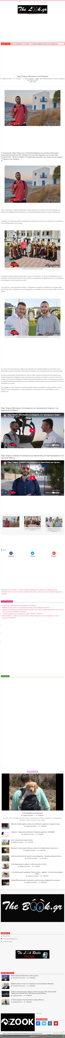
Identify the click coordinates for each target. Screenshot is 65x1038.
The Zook (38, 1013)
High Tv (41, 78)
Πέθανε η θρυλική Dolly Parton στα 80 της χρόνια (16, 605)
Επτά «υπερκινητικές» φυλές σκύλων (22, 840)
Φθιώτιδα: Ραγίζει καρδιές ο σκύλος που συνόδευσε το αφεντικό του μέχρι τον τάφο (35, 824)
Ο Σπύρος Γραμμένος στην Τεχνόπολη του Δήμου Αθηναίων (19, 613)
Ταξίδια (26, 78)
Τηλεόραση (30, 78)
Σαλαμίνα (36, 80)
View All (62, 771)
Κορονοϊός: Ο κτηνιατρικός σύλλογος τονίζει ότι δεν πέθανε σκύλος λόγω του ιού (34, 848)
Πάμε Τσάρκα (30, 80)
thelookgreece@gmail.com (10, 939)
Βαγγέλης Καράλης (48, 78)
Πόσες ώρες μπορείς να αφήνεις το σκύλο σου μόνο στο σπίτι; (29, 864)
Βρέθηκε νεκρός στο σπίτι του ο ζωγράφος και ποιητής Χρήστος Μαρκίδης (22, 607)
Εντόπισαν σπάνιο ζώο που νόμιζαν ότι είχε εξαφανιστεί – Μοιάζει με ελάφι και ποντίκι (36, 856)
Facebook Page (7, 941)
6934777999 (6, 936)
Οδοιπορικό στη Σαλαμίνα (58, 78)
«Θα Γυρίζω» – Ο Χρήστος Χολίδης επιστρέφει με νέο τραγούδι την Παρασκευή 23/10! (33, 590)
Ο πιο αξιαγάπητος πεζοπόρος (32, 813)
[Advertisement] (32, 28)
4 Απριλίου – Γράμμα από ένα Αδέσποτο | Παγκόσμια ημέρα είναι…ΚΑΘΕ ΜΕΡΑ (33, 832)
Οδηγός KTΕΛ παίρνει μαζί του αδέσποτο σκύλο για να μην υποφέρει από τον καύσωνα (35, 880)
